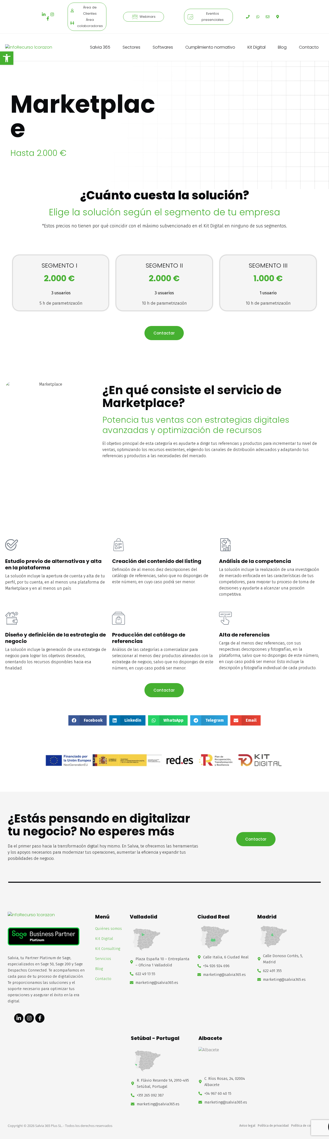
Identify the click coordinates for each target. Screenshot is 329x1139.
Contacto (309, 47)
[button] (87, 720)
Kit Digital (257, 47)
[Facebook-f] (48, 18)
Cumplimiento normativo (210, 47)
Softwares (163, 47)
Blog (282, 47)
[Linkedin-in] (44, 14)
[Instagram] (52, 14)
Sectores (131, 47)
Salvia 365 (100, 47)
